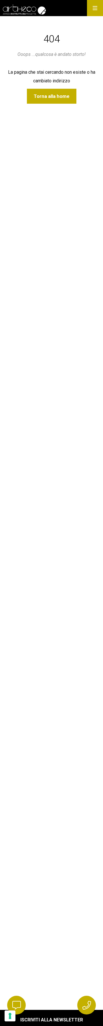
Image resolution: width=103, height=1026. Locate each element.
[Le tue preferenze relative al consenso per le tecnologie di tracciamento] (10, 1015)
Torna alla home (52, 96)
